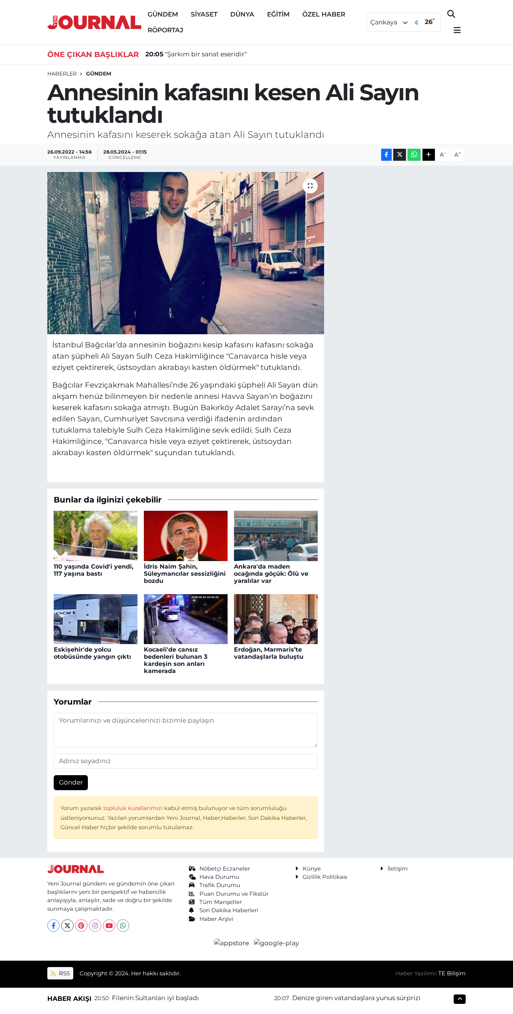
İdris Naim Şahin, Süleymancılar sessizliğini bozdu (185, 573)
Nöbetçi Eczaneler (224, 868)
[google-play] (276, 942)
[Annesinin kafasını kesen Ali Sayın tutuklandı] (185, 253)
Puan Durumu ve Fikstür (234, 893)
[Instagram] (95, 925)
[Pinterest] (81, 925)
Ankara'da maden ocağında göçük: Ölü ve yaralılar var (271, 573)
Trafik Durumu (219, 885)
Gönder (71, 782)
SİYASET (204, 14)
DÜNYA (242, 14)
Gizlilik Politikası (325, 877)
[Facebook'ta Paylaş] (386, 155)
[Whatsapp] (123, 925)
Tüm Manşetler (220, 902)
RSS (63, 973)
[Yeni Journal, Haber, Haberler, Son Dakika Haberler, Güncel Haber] (94, 22)
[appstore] (232, 942)
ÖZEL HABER (323, 14)
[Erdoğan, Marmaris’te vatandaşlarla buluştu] (276, 618)
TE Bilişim (452, 973)
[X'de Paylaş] (399, 155)
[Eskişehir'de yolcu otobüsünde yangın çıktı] (95, 618)
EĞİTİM (278, 14)
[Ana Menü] (454, 31)
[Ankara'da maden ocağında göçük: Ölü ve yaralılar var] (276, 535)
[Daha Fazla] (428, 155)
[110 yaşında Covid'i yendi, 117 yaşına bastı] (95, 535)
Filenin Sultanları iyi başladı (155, 998)
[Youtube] (109, 925)
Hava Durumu (219, 877)
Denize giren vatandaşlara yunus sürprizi (356, 998)
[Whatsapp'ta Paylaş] (414, 155)
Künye (312, 868)
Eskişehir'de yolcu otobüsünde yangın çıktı (92, 653)
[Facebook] (53, 925)
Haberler (62, 73)
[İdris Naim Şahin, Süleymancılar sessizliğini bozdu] (186, 535)
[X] (67, 925)
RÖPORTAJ (165, 30)
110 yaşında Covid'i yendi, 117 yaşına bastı (93, 570)
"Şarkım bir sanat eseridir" (196, 54)
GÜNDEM (163, 14)
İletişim (398, 868)
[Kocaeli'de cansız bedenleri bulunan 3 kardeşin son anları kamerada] (186, 618)
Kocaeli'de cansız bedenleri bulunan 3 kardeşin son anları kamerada (175, 660)
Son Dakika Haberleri (228, 910)
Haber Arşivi (216, 919)
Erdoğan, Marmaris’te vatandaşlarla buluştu (268, 653)
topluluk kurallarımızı (133, 808)
